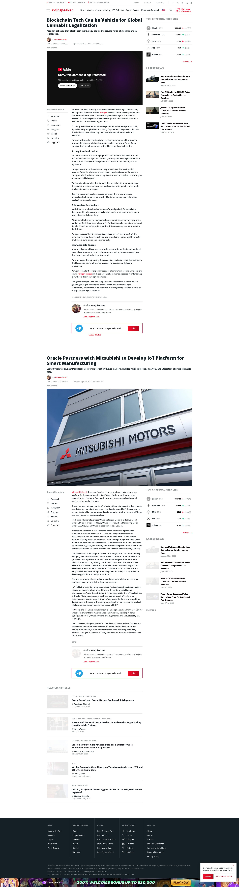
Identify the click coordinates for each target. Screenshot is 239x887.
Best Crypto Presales (106, 839)
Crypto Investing (102, 10)
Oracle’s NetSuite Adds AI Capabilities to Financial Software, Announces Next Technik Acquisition (102, 746)
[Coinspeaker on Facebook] (173, 2)
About (136, 2)
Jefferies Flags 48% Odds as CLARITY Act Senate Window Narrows (173, 110)
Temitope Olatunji (82, 704)
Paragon (104, 112)
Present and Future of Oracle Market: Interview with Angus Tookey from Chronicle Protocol (106, 723)
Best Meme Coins (104, 848)
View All (186, 62)
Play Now (181, 882)
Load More (95, 334)
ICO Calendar (118, 10)
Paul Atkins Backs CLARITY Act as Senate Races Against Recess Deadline (175, 95)
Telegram (55, 129)
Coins (74, 831)
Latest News (155, 68)
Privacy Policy (153, 856)
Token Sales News (99, 297)
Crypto (50, 839)
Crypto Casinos (132, 10)
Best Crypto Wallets (105, 852)
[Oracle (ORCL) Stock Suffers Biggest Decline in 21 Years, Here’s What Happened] (57, 791)
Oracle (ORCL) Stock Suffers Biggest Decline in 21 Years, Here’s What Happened (107, 791)
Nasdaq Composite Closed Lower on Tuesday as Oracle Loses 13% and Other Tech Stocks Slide (107, 768)
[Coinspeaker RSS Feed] (191, 2)
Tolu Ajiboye (79, 774)
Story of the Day (54, 831)
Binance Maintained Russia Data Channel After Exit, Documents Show (175, 79)
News (82, 10)
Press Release (53, 848)
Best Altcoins (102, 835)
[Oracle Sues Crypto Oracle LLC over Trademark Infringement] (57, 702)
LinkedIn (55, 138)
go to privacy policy (224, 876)
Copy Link (55, 142)
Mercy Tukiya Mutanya (84, 751)
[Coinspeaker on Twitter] (178, 2)
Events (151, 610)
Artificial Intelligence (81, 741)
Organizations (78, 835)
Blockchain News (79, 297)
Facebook (55, 116)
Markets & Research (150, 10)
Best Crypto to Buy (105, 831)
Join (133, 328)
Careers (150, 839)
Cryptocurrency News (81, 696)
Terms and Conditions (156, 848)
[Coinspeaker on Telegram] (182, 2)
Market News (77, 786)
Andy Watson (61, 39)
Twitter (54, 120)
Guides (90, 10)
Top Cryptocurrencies (162, 19)
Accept (208, 876)
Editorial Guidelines (155, 843)
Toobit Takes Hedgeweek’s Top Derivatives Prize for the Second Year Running (175, 126)
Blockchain (52, 843)
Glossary (76, 852)
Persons (75, 839)
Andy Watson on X (91, 316)
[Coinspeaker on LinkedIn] (187, 2)
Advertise (160, 2)
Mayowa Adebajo (81, 796)
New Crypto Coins (105, 843)
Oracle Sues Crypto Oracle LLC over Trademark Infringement (103, 700)
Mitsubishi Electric (80, 492)
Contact (147, 2)
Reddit (54, 134)
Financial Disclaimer (155, 852)
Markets (51, 835)
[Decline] (233, 865)
